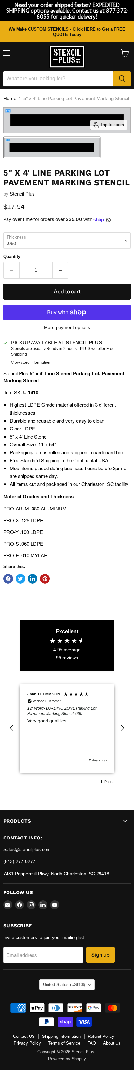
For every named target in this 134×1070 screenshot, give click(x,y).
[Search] (122, 78)
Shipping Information (61, 1036)
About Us (112, 1043)
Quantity (11, 256)
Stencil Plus (22, 194)
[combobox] (58, 78)
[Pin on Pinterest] (45, 579)
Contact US (24, 1036)
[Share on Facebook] (8, 579)
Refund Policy (101, 1036)
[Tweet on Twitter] (20, 579)
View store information (30, 362)
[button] (12, 728)
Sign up (100, 955)
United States (64, 984)
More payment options (67, 327)
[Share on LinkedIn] (32, 579)
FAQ (91, 1043)
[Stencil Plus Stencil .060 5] (52, 147)
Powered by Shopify (67, 1058)
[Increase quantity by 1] (61, 270)
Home (9, 98)
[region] (67, 728)
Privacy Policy (27, 1043)
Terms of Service (64, 1043)
